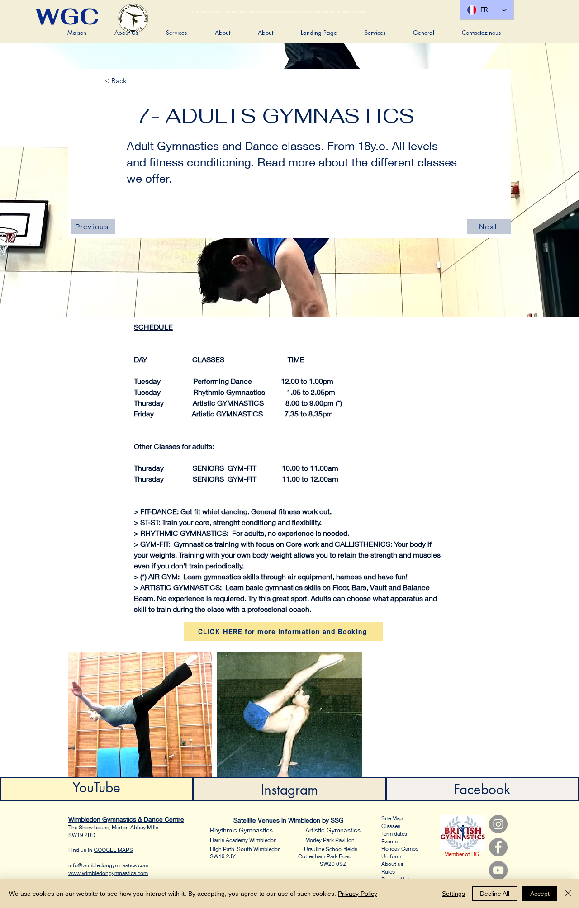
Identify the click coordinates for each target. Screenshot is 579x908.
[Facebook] (498, 847)
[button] (126, 32)
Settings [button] (453, 893)
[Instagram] (498, 824)
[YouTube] (498, 870)
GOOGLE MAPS (113, 850)
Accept (540, 893)
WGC (67, 16)
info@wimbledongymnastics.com (108, 865)
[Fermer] (568, 893)
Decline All (494, 893)
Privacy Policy (357, 893)
